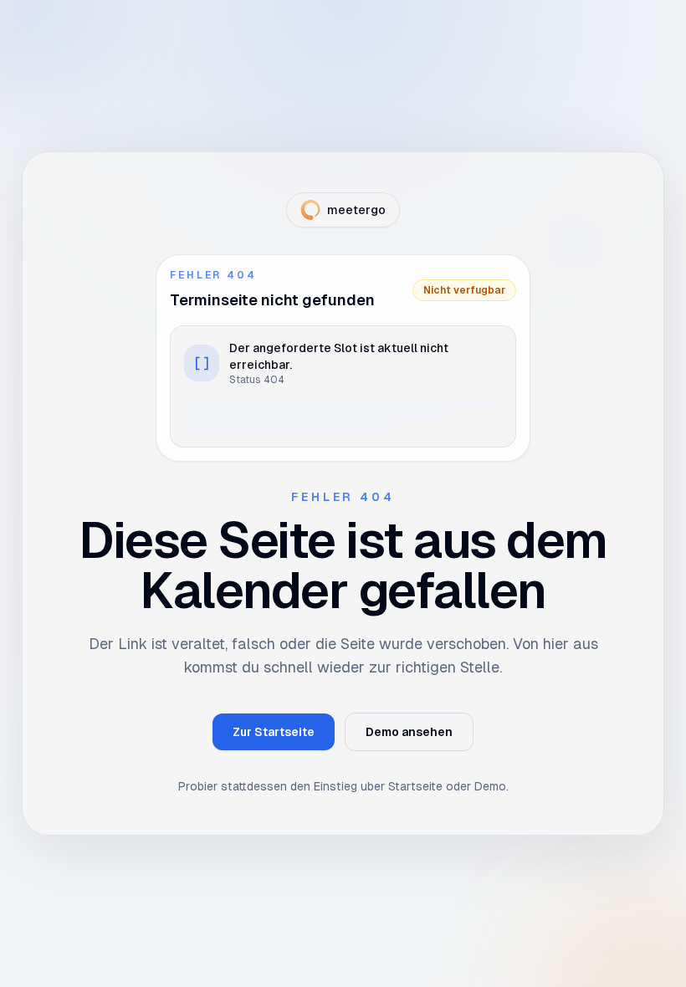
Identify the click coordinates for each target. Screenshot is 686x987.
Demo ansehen (409, 732)
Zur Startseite (274, 732)
